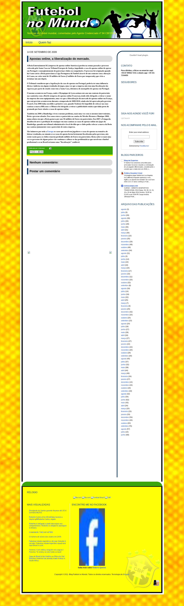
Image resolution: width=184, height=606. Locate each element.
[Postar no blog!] (33, 151)
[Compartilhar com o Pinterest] (42, 151)
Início (29, 42)
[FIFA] (77, 498)
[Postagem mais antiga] (110, 253)
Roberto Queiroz (99, 568)
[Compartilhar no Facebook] (39, 151)
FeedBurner (144, 146)
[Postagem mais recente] (29, 253)
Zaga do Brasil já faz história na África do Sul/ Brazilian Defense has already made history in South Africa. (47, 558)
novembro (125, 245)
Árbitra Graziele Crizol (133, 173)
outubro (124, 247)
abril (122, 230)
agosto (123, 209)
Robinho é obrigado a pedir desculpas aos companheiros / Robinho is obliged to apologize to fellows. (48, 526)
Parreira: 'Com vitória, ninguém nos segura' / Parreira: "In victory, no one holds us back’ (46, 551)
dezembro (125, 242)
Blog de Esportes (131, 161)
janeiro (123, 239)
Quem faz (45, 42)
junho (123, 215)
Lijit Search (125, 118)
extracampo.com (131, 186)
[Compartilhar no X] (36, 151)
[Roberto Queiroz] (92, 565)
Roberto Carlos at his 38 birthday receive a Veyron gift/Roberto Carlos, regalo (46, 518)
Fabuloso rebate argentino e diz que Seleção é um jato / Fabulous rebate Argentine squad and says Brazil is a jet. (47, 543)
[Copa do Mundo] (86, 498)
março (123, 233)
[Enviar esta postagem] (50, 148)
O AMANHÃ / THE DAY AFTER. (41, 532)
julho (123, 212)
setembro (124, 250)
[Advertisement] (69, 243)
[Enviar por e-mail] (31, 151)
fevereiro (124, 236)
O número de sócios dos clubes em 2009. (45, 537)
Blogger (126, 574)
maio (123, 227)
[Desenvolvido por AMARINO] (156, 585)
